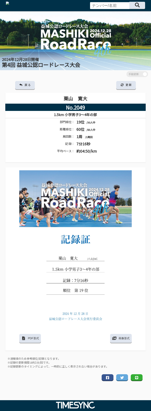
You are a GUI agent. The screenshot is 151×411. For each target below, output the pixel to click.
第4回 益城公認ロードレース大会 (41, 62)
